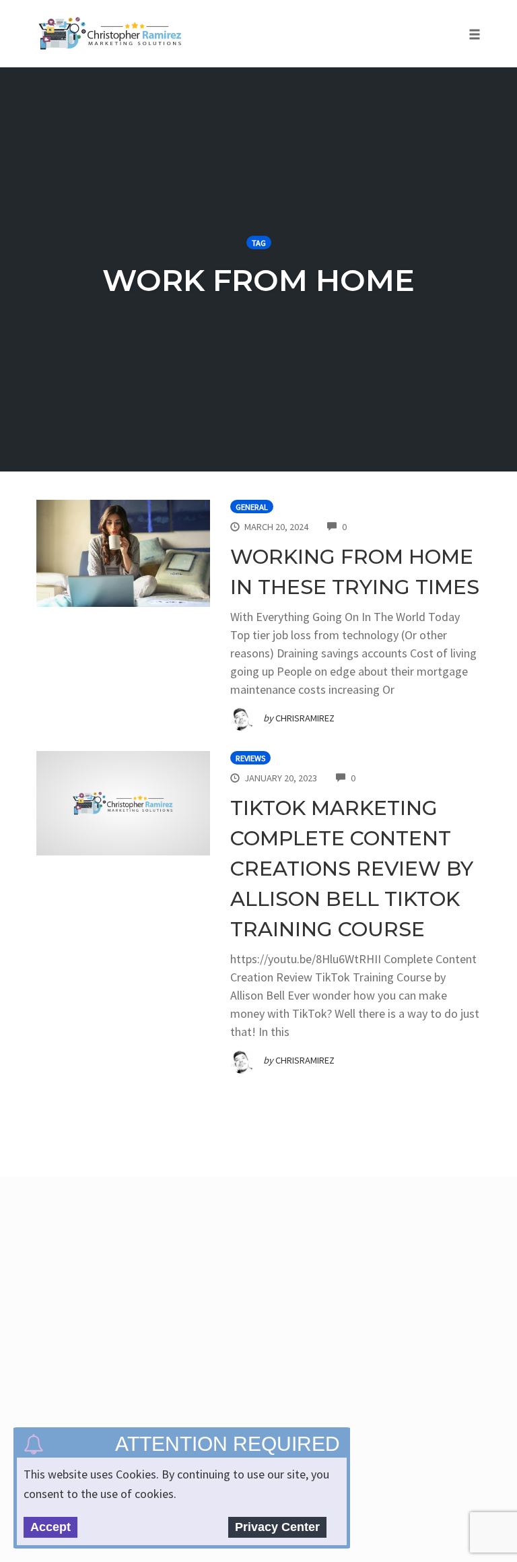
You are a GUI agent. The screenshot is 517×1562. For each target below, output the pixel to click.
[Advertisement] (274, 1318)
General (252, 507)
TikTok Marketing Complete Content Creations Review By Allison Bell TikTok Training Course (351, 868)
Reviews (250, 758)
